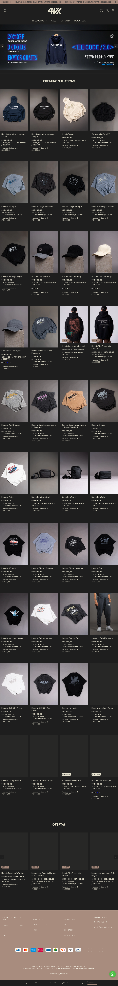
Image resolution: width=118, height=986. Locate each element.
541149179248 (100, 922)
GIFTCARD (65, 21)
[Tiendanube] (59, 974)
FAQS (35, 930)
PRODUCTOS (38, 21)
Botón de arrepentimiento (84, 968)
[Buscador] (5, 11)
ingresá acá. (66, 968)
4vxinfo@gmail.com (103, 927)
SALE (53, 21)
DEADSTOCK (80, 21)
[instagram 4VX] (4, 936)
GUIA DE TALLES (40, 925)
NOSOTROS (38, 919)
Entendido (92, 983)
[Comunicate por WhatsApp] (112, 974)
